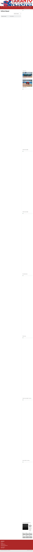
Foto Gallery (23, 6)
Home (1, 6)
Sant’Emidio (19, 6)
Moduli (13, 6)
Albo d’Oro (15, 6)
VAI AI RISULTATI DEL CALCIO (28, 6)
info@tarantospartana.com (4, 545)
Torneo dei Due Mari (5, 6)
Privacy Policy (2, 547)
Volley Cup (9, 6)
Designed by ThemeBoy (29, 550)
